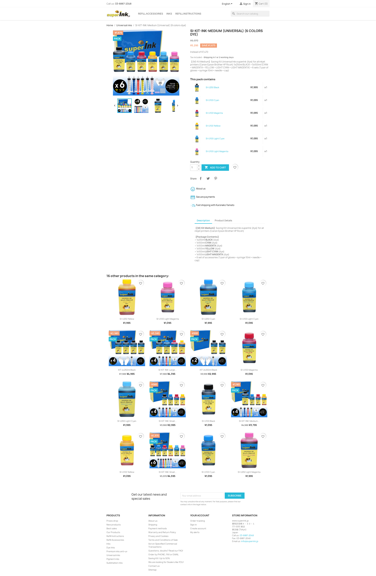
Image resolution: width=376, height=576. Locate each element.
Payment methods (157, 528)
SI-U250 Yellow (127, 318)
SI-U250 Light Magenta (249, 472)
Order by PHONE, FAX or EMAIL (163, 554)
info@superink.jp (249, 541)
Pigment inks (112, 559)
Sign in (193, 524)
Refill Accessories (150, 13)
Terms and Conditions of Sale (163, 540)
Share (201, 178)
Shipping (152, 524)
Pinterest (216, 178)
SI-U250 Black (212, 87)
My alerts (194, 532)
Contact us (154, 566)
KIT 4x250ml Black (127, 369)
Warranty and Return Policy (162, 532)
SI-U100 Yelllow (213, 125)
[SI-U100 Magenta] (197, 112)
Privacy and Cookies (158, 536)
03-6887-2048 (123, 3)
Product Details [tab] (223, 220)
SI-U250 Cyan (208, 318)
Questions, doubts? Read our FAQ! (165, 550)
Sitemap (152, 569)
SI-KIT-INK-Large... (167, 369)
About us (152, 520)
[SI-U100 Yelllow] (197, 125)
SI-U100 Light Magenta (217, 151)
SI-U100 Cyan (212, 100)
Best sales (111, 528)
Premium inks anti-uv (116, 551)
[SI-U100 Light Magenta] (197, 151)
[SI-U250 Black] (197, 87)
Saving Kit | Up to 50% (159, 558)
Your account (199, 515)
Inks (169, 13)
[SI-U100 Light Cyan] (197, 138)
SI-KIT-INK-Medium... (249, 421)
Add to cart (215, 167)
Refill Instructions (188, 13)
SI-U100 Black (208, 421)
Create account (198, 528)
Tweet (208, 178)
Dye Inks (110, 547)
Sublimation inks (114, 562)
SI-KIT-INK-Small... (167, 421)
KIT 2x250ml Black (208, 369)
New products (113, 524)
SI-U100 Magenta (214, 113)
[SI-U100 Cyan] (197, 100)
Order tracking (197, 520)
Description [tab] (203, 220)
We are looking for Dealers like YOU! (166, 562)
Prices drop (112, 520)
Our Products (113, 532)
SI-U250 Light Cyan (126, 421)
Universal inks (113, 555)
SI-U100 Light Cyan (215, 138)
